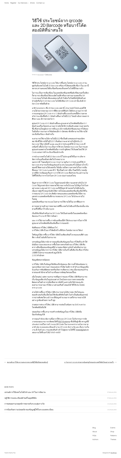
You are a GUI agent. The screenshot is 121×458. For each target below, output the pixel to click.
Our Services (22, 3)
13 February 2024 (112, 398)
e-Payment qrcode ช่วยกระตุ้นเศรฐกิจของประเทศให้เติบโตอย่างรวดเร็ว (89, 362)
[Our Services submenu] (27, 2)
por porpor (41, 74)
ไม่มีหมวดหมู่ (48, 74)
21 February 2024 (112, 392)
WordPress (114, 453)
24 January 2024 (112, 404)
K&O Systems (64, 321)
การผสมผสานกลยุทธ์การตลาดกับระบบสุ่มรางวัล (24, 404)
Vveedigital (80, 329)
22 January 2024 (112, 409)
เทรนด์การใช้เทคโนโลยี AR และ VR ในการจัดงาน (25, 392)
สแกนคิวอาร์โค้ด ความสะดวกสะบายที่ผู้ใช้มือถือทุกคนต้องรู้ (27, 362)
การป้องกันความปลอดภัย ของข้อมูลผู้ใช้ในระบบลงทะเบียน (28, 410)
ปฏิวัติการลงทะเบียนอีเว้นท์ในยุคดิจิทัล (20, 398)
